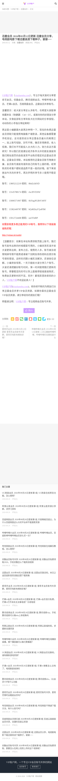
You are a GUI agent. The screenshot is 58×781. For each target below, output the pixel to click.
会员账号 (22, 767)
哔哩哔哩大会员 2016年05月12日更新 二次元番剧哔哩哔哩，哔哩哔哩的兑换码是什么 (44, 333)
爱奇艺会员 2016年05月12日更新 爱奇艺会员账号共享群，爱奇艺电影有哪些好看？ (14, 333)
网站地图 (38, 776)
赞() (30, 311)
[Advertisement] (29, 21)
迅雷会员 (24, 9)
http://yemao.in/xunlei (11, 235)
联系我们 (35, 767)
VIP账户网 (29, 3)
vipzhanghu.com (22, 95)
